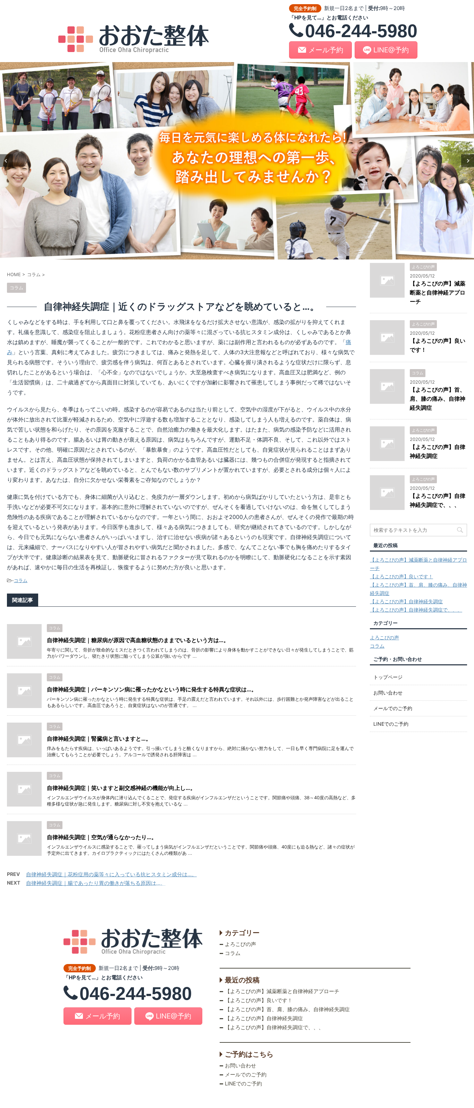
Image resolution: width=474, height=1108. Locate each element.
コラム (20, 580)
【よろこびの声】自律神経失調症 (406, 601)
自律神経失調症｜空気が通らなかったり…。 (102, 837)
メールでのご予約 (392, 708)
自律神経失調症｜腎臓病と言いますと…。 (99, 738)
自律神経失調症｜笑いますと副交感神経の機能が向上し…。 (121, 787)
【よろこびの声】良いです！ (401, 576)
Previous (6, 160)
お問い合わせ (388, 693)
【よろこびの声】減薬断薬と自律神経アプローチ (437, 292)
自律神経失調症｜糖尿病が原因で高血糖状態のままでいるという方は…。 (138, 640)
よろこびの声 (384, 637)
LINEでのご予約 (390, 724)
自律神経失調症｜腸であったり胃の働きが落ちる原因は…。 (96, 883)
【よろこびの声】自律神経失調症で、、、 (416, 610)
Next (467, 160)
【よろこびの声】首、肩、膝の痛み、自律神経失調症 (437, 398)
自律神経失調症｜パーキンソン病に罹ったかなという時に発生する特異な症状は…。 (152, 689)
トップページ (388, 677)
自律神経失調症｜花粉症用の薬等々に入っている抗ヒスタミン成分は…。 (111, 874)
